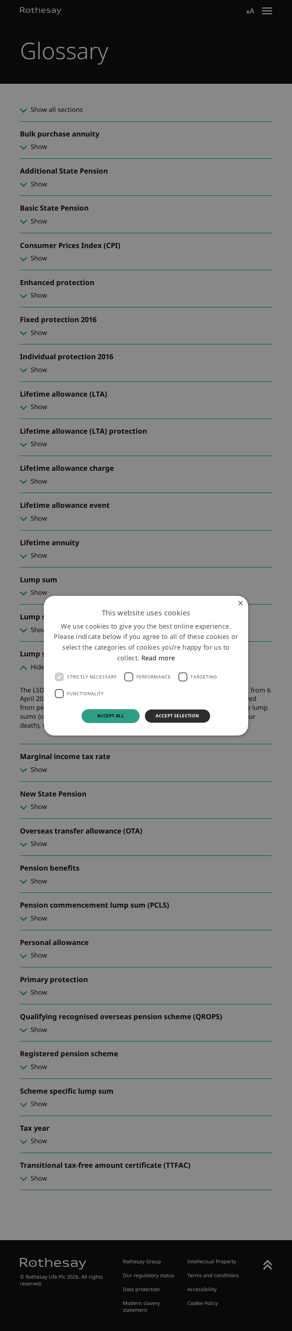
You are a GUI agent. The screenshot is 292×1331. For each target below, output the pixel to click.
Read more (158, 657)
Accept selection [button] (177, 716)
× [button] (240, 603)
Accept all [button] (110, 716)
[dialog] (146, 665)
